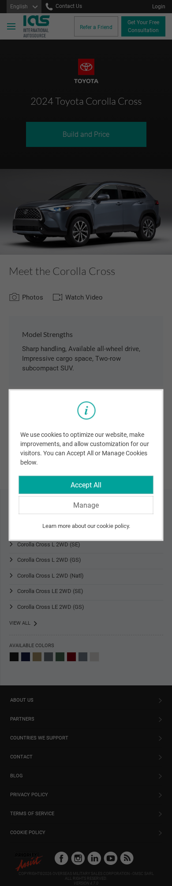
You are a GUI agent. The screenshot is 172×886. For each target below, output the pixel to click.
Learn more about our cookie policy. (86, 526)
